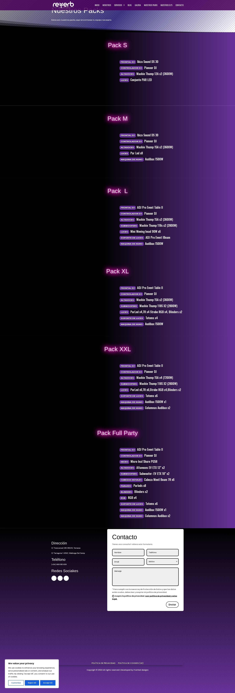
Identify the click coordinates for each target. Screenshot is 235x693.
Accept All (47, 683)
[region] (32, 673)
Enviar (172, 604)
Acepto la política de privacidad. (144, 597)
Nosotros (107, 5)
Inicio (97, 5)
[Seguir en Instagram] (54, 578)
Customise (16, 683)
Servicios (118, 5)
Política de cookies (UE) (131, 663)
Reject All (32, 683)
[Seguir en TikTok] (66, 578)
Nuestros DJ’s (166, 5)
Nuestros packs (150, 5)
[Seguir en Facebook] (60, 578)
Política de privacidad (103, 663)
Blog (130, 5)
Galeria (138, 5)
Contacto (180, 5)
